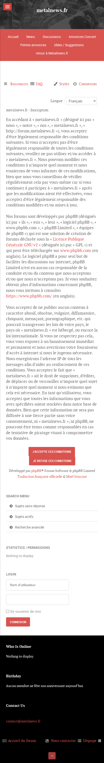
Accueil (13, 36)
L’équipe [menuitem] (90, 740)
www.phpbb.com (75, 250)
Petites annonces (33, 45)
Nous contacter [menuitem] (63, 740)
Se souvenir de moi (25, 611)
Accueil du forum (22, 740)
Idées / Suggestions (69, 45)
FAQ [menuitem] (39, 84)
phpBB (36, 470)
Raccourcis (19, 84)
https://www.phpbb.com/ (29, 296)
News (30, 36)
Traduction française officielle (39, 476)
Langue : (58, 100)
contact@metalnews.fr (23, 721)
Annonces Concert (82, 36)
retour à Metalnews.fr (52, 53)
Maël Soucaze (76, 476)
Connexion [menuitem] (88, 84)
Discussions (52, 36)
